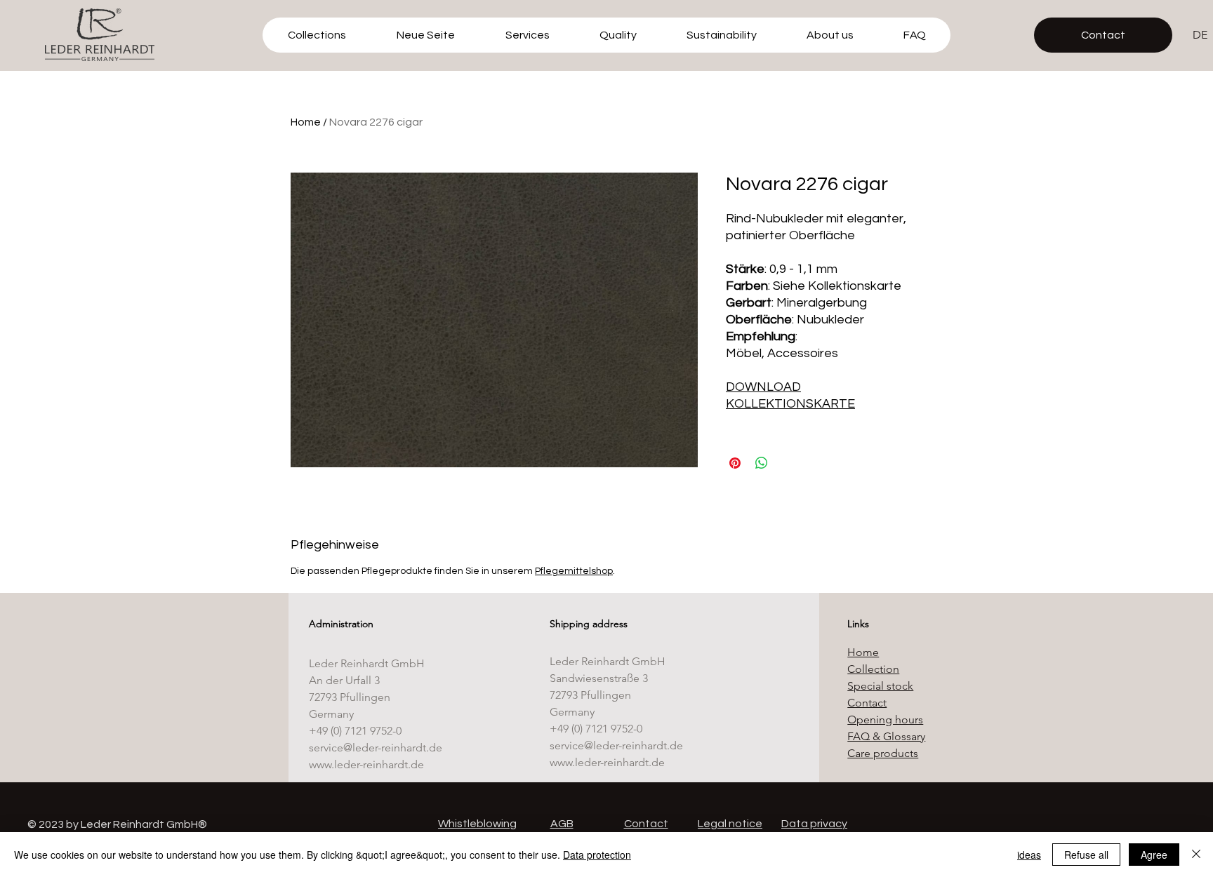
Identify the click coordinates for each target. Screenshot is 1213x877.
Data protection (597, 855)
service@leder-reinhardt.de (375, 747)
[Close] (1196, 854)
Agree (1154, 855)
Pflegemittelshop (574, 571)
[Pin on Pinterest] (735, 463)
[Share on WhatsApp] (761, 463)
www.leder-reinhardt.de (366, 764)
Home (306, 122)
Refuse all (1086, 855)
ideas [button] (1029, 855)
